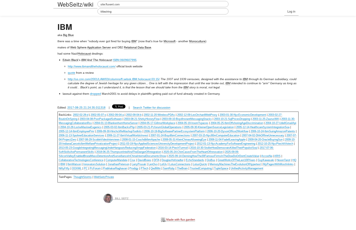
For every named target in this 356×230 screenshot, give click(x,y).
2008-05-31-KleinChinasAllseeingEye (184, 139)
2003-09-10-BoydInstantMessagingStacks (187, 118)
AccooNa (266, 156)
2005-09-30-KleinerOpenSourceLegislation (209, 127)
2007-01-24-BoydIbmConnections (170, 135)
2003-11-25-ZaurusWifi (265, 118)
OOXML (77, 168)
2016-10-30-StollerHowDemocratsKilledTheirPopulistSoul (224, 147)
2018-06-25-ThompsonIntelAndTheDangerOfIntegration (128, 151)
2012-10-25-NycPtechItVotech (275, 143)
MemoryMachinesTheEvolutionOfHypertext (235, 164)
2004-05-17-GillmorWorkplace (157, 123)
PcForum (95, 168)
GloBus (210, 160)
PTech (144, 168)
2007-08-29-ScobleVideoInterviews (99, 139)
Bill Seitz (122, 198)
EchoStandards (195, 160)
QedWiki (156, 168)
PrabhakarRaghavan (115, 168)
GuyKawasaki (266, 160)
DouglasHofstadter (173, 160)
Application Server (99, 47)
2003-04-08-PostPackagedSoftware (101, 118)
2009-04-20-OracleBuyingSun (265, 139)
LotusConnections (180, 164)
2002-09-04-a (116, 114)
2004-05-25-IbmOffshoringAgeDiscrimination (237, 123)
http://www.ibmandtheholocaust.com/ (92, 66)
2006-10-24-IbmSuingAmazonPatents (273, 131)
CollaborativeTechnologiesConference (81, 160)
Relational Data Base (137, 47)
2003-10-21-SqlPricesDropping (232, 118)
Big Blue (68, 35)
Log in (291, 11)
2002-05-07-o (98, 114)
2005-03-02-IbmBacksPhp (119, 127)
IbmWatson (74, 164)
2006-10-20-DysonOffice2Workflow (227, 131)
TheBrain (182, 168)
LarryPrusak (139, 164)
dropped (95, 93)
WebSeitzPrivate (104, 177)
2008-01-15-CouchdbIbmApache (141, 139)
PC (86, 168)
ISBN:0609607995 (125, 60)
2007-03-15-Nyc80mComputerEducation (216, 135)
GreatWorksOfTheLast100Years (236, 160)
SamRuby (169, 168)
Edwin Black (70, 60)
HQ (294, 160)
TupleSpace (221, 168)
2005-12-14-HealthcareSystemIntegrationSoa (262, 127)
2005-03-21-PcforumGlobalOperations (159, 127)
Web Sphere (78, 47)
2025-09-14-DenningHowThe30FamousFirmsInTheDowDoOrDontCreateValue (213, 156)
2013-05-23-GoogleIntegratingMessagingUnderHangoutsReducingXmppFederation (107, 147)
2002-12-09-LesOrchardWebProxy (197, 114)
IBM (133, 41)
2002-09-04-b (134, 114)
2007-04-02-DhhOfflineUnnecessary (263, 135)
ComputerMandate (117, 160)
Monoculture (197, 41)
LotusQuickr (200, 164)
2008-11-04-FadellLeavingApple (227, 139)
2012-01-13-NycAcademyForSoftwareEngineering (226, 143)
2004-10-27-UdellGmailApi (280, 123)
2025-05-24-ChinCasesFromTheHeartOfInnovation (193, 151)
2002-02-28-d (80, 114)
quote (71, 72)
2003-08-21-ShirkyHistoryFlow (142, 118)
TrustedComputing (201, 168)
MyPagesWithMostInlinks (278, 164)
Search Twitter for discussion (151, 107)
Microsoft (170, 41)
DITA (156, 160)
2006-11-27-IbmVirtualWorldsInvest (127, 135)
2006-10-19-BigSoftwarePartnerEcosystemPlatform (174, 131)
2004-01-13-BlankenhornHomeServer (116, 123)
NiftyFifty (64, 168)
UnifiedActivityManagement (247, 168)
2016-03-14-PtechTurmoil (173, 147)
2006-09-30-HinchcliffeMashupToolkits (119, 131)
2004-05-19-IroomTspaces (192, 123)
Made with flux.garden (180, 219)
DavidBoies (144, 160)
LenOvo (153, 164)
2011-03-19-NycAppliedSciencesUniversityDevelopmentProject (157, 143)
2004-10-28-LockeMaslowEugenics (81, 127)
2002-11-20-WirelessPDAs (159, 114)
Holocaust (84, 53)
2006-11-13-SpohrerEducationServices (81, 135)
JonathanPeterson (118, 164)
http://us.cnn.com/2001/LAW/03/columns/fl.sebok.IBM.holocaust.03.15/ (114, 79)
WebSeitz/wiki (75, 4)
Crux (132, 160)
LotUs (163, 164)
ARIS (277, 156)
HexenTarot (283, 160)
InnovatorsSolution (94, 164)
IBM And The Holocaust (96, 60)
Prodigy (133, 168)
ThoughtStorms (82, 177)
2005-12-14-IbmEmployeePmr (76, 131)
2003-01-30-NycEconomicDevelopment (243, 114)
